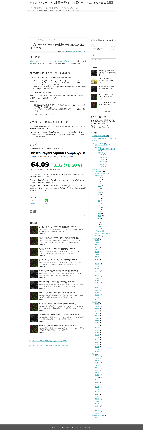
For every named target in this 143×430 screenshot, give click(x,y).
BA (98, 177)
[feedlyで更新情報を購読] (108, 2)
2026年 (102, 166)
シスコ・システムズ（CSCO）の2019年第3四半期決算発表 (59, 238)
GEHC (99, 196)
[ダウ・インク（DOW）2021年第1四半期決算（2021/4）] (34, 296)
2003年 (97, 244)
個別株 (73, 52)
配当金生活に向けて (98, 415)
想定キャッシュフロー (101, 145)
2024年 (102, 162)
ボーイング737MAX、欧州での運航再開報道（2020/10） (58, 304)
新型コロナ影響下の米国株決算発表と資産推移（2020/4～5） (50, 345)
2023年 (102, 159)
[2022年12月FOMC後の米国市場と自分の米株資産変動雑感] (34, 274)
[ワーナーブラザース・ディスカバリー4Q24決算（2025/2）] (34, 263)
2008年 (97, 256)
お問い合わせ (68, 10)
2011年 (97, 264)
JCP (99, 201)
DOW (99, 192)
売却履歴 (95, 140)
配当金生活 (98, 147)
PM (99, 222)
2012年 (97, 266)
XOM (99, 229)
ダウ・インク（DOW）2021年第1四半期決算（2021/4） (57, 293)
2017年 (97, 278)
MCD (99, 214)
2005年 (97, 249)
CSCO (99, 186)
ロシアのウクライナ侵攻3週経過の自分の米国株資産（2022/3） (60, 315)
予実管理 (100, 153)
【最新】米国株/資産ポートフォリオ (103, 138)
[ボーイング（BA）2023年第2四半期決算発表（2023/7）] (34, 329)
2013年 (97, 268)
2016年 (97, 276)
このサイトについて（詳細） (40, 10)
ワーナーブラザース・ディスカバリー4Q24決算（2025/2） (58, 260)
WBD (99, 226)
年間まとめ (98, 231)
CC (99, 183)
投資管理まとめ (80, 52)
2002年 (97, 242)
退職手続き (98, 417)
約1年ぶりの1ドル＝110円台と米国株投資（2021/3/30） (57, 282)
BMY (69, 52)
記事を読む (42, 233)
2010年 (97, 261)
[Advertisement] (71, 24)
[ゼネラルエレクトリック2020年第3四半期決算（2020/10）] (34, 230)
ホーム (30, 10)
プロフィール (59, 10)
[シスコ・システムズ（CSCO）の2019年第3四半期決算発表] (34, 241)
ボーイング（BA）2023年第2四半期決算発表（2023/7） (57, 325)
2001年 (97, 240)
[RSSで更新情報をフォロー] (111, 2)
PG (98, 220)
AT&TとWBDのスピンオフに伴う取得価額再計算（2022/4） (107, 96)
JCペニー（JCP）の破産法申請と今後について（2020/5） (49, 341)
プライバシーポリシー (79, 10)
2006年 (97, 252)
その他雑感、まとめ (101, 173)
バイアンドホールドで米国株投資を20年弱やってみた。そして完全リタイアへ (70, 3)
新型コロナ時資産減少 (101, 233)
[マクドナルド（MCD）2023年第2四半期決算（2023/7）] (34, 252)
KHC (99, 207)
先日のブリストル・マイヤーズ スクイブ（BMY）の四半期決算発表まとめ (52, 61)
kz (84, 215)
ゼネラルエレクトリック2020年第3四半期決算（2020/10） (58, 227)
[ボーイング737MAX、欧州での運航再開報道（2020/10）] (34, 307)
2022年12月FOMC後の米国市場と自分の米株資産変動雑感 (58, 271)
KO (98, 211)
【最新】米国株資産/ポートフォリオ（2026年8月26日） (107, 80)
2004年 (97, 247)
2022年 (102, 157)
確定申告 (97, 236)
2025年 (102, 164)
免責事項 (52, 10)
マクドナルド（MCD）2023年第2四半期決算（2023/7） (57, 249)
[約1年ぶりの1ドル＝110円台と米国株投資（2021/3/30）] (34, 285)
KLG (99, 209)
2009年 (97, 259)
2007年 (97, 254)
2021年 (102, 155)
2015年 (97, 273)
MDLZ (99, 216)
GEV (99, 198)
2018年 (97, 280)
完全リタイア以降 (97, 143)
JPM (99, 203)
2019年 (97, 283)
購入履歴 (95, 302)
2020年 (97, 285)
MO (99, 218)
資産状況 (95, 238)
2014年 (97, 271)
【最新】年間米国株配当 (99, 136)
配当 (93, 354)
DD (99, 188)
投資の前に (95, 169)
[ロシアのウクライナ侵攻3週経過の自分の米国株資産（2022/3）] (34, 318)
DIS (99, 190)
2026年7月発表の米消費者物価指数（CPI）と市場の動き (107, 73)
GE (98, 194)
